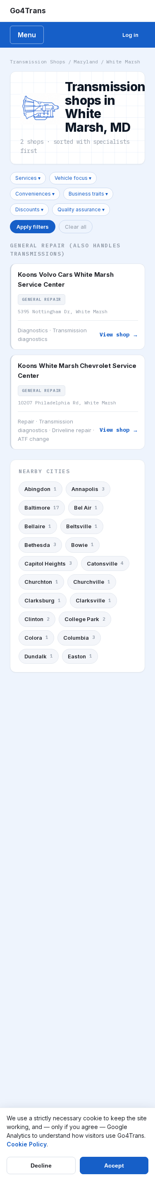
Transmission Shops (38, 61)
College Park (84, 619)
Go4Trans (28, 10)
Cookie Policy (27, 1144)
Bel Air (86, 507)
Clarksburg (42, 600)
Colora (36, 637)
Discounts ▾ (29, 209)
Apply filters (33, 226)
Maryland (86, 61)
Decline (41, 1165)
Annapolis (88, 489)
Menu (27, 35)
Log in (130, 34)
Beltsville (82, 526)
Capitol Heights (48, 563)
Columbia (79, 637)
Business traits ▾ (88, 194)
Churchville (91, 581)
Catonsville (105, 563)
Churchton (41, 581)
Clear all (75, 226)
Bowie (82, 545)
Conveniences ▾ (35, 194)
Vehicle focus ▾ (73, 178)
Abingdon (40, 489)
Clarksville (93, 600)
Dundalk (38, 656)
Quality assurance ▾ (81, 209)
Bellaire (37, 526)
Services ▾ (28, 178)
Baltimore (41, 507)
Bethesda (40, 545)
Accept (114, 1165)
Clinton (37, 619)
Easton (80, 656)
